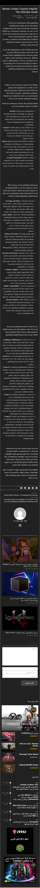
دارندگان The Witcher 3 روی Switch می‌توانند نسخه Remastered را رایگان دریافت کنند (25, 797)
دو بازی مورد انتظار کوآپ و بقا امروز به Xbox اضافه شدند (25, 815)
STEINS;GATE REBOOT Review (21, 724)
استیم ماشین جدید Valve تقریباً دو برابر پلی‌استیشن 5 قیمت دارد (24, 599)
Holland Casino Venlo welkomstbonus (24, 332)
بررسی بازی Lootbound (29, 733)
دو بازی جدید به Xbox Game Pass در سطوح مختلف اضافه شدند (25, 806)
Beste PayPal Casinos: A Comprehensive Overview (21, 495)
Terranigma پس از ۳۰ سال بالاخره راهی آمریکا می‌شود (25, 823)
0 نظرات (20, 18)
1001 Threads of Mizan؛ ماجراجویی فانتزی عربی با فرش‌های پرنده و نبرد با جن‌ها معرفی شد (25, 787)
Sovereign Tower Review (28, 754)
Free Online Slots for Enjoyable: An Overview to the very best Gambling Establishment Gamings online (21, 501)
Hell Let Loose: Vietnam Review (29, 745)
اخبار (37, 783)
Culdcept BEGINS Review (28, 765)
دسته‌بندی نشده (31, 18)
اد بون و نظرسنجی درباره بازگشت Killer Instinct (22, 633)
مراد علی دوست (16, 16)
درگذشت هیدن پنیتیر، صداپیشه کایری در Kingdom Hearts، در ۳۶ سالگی (20, 565)
